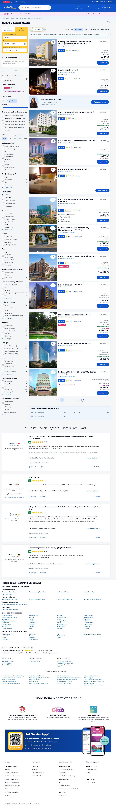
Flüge (58, 666)
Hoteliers (35, 766)
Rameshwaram (61, 617)
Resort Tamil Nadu (89, 592)
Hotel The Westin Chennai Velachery (75, 199)
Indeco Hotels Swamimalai (71, 315)
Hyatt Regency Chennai (69, 343)
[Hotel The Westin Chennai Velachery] (43, 210)
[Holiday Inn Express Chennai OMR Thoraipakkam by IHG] (43, 52)
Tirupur (59, 619)
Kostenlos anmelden (104, 14)
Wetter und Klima (34, 661)
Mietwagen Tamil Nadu (64, 665)
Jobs (87, 776)
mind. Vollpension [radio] (10, 203)
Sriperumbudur (88, 623)
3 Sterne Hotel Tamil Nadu (64, 599)
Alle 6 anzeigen (7, 339)
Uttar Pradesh (33, 639)
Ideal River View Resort (64, 683)
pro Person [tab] (13, 101)
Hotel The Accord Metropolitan (73, 141)
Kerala (4, 638)
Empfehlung (105, 29)
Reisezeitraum (7, 41)
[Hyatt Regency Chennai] (43, 354)
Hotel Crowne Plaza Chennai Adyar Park (69, 678)
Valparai (86, 621)
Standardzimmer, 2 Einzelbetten (15, 497)
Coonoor (31, 624)
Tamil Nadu (32, 634)
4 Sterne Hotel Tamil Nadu (37, 599)
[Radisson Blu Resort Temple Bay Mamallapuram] (43, 238)
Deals (6, 1)
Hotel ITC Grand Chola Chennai (73, 256)
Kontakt (94, 1)
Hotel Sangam (88, 678)
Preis (85, 29)
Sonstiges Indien (7, 634)
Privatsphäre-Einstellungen (67, 776)
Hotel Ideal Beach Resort (91, 676)
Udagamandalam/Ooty (9, 621)
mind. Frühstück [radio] (10, 197)
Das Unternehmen (92, 766)
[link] (79, 7)
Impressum (62, 795)
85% (15, 138)
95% (25, 138)
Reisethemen (90, 779)
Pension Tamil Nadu (62, 592)
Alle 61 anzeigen (7, 415)
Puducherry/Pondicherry (9, 617)
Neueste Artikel (91, 782)
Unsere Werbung (91, 769)
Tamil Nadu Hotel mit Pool (10, 609)
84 (78, 400)
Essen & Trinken (7, 665)
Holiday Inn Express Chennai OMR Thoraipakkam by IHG (74, 43)
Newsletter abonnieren (12, 779)
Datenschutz (63, 772)
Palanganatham (61, 621)
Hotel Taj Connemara (8, 679)
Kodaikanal (5, 619)
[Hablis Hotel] (43, 81)
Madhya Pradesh (62, 636)
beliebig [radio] (7, 130)
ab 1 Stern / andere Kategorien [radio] (14, 127)
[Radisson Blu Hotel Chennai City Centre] (43, 382)
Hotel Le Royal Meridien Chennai (67, 679)
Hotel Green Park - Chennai (71, 112)
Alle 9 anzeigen (7, 318)
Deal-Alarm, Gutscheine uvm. (14, 776)
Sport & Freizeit (6, 663)
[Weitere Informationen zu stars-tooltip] (25, 112)
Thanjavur (87, 619)
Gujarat (59, 638)
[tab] (8, 29)
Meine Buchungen (10, 766)
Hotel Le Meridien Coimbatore (11, 683)
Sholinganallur (6, 624)
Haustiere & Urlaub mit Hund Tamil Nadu (14, 604)
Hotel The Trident (34, 679)
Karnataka (5, 639)
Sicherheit (62, 792)
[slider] (27, 107)
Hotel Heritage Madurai (9, 681)
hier (98, 34)
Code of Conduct (37, 776)
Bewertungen (94, 29)
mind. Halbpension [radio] (11, 200)
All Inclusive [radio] (9, 206)
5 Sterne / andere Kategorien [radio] (14, 115)
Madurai (31, 626)
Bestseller (78, 29)
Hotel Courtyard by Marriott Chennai (40, 678)
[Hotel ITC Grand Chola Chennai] (43, 267)
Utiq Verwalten (64, 779)
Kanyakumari (88, 624)
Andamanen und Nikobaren (92, 634)
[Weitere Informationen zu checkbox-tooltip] (26, 79)
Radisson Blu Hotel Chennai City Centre (77, 372)
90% (20, 138)
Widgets (34, 769)
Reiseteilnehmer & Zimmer (11, 47)
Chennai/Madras (7, 615)
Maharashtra (6, 636)
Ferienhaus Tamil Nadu (9, 592)
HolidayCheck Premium (12, 785)
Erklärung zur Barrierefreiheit (68, 789)
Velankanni (87, 626)
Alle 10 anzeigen (7, 265)
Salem (31, 628)
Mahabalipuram (61, 624)
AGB (60, 782)
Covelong (59, 615)
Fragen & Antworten (11, 772)
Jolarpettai (32, 623)
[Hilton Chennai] (43, 295)
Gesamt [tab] (5, 101)
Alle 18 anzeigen (7, 188)
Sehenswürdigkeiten (8, 661)
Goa (58, 634)
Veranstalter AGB (64, 766)
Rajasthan (32, 638)
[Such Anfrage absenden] (49, 7)
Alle (4, 138)
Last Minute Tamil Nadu (64, 661)
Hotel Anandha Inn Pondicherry (93, 685)
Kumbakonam (61, 626)
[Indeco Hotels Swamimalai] (43, 325)
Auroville (4, 626)
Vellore (59, 623)
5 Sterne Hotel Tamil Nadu (10, 599)
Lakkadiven (87, 636)
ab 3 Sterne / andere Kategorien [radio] (15, 121)
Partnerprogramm (38, 772)
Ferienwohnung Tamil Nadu (37, 592)
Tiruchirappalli (33, 615)
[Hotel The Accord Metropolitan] (43, 151)
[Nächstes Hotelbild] (54, 52)
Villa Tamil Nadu (7, 594)
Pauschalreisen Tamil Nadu (65, 663)
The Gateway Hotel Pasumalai (93, 679)
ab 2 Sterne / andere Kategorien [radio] (15, 124)
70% (9, 138)
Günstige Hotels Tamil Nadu (92, 599)
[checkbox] (15, 80)
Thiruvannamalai (7, 628)
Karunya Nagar (88, 615)
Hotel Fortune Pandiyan (64, 676)
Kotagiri (31, 619)
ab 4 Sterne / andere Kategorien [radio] (15, 118)
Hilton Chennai (65, 285)
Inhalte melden (9, 795)
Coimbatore (5, 623)
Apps (6, 789)
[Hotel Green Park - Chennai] (43, 123)
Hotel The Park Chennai (36, 676)
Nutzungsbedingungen (66, 769)
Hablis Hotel (64, 70)
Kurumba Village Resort (69, 169)
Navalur (31, 621)
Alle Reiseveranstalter (12, 792)
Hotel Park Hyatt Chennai (64, 681)
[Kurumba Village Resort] (43, 180)
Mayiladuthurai (88, 617)
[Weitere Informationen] (99, 272)
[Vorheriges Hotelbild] (31, 52)
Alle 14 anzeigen (7, 230)
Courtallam (60, 628)
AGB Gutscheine (64, 785)
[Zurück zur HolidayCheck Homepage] (9, 7)
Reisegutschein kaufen (12, 782)
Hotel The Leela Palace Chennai (38, 683)
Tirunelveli (87, 628)
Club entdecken (90, 14)
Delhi (30, 636)
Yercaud (31, 617)
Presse (88, 772)
